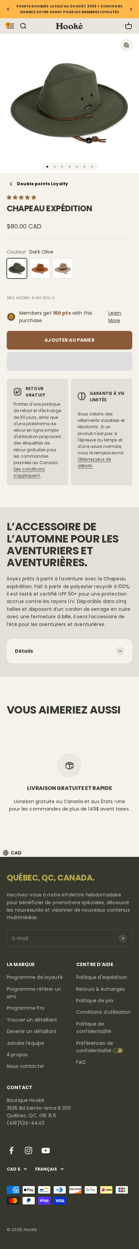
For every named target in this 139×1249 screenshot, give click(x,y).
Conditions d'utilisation (103, 1012)
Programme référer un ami (34, 993)
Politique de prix (95, 1000)
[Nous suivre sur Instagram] (28, 1150)
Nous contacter (25, 1066)
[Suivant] (131, 9)
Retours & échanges (100, 989)
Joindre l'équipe (25, 1043)
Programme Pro (26, 1008)
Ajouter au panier (69, 340)
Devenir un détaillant (32, 1031)
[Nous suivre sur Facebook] (11, 1150)
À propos (17, 1054)
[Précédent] (8, 9)
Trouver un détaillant (32, 1019)
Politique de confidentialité (93, 1027)
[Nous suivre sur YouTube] (45, 1150)
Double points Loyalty (42, 184)
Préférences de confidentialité (94, 1047)
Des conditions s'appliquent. (29, 472)
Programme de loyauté (35, 977)
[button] (22, 197)
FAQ (81, 1062)
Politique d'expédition (101, 977)
